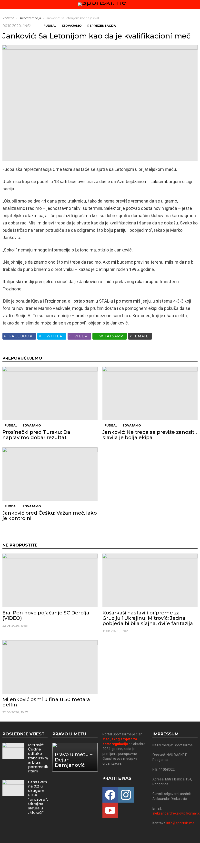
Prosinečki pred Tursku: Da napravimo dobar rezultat (36, 434)
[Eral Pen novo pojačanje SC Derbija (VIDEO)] (50, 580)
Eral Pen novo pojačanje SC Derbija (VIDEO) (45, 615)
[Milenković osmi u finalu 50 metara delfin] (50, 667)
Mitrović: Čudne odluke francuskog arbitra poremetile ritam (39, 757)
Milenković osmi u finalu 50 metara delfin (46, 702)
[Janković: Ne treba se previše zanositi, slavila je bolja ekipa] (150, 393)
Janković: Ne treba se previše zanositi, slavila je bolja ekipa (149, 434)
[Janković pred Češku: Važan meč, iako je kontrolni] (50, 474)
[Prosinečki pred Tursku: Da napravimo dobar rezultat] (50, 393)
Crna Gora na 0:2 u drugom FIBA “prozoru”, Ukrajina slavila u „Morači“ (38, 797)
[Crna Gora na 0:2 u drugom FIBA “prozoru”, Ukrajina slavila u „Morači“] (13, 788)
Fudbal (11, 425)
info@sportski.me (180, 823)
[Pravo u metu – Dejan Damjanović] (75, 757)
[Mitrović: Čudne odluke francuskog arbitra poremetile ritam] (13, 751)
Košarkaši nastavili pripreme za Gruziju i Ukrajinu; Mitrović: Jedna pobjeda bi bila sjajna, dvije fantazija (147, 618)
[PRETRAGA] (196, 4)
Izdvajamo (31, 425)
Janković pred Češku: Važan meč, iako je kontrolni (49, 515)
